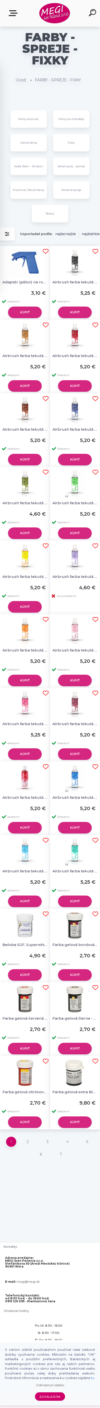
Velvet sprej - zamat (71, 166)
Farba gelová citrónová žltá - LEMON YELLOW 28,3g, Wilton (25, 1092)
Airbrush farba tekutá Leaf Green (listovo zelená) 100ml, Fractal (75, 503)
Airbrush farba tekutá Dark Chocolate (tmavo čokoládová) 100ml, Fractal (25, 429)
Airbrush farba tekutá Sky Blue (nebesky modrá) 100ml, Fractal (25, 871)
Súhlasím (50, 1397)
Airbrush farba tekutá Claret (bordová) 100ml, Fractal (75, 355)
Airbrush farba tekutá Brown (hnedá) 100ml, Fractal (25, 355)
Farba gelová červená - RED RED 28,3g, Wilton (25, 1018)
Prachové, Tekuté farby (28, 190)
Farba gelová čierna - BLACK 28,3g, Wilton (75, 1018)
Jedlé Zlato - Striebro (28, 166)
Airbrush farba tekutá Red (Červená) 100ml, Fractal (25, 797)
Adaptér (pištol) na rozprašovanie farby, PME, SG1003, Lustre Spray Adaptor (25, 282)
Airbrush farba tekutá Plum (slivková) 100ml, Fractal (75, 724)
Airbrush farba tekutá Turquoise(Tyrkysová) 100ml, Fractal (75, 871)
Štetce (50, 213)
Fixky (71, 142)
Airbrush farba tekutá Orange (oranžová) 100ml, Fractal (25, 650)
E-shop (14, 13)
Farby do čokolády (71, 119)
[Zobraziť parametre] (7, 234)
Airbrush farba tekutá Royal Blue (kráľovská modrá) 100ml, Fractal (75, 797)
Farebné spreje (71, 190)
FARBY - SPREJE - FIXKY (58, 80)
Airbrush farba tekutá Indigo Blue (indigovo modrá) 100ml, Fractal (75, 429)
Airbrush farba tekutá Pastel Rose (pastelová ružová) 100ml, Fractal (75, 650)
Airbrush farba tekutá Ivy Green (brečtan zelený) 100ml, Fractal (25, 503)
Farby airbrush (28, 119)
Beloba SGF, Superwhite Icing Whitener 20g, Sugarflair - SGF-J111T (25, 944)
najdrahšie (91, 234)
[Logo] (54, 13)
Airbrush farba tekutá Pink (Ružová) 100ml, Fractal (25, 724)
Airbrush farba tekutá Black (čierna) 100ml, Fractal (75, 282)
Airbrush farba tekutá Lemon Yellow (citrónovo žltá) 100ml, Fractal (25, 576)
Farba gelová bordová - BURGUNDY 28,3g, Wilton (75, 944)
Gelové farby (28, 142)
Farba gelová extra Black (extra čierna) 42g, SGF (75, 1092)
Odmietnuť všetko (50, 1385)
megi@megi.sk (28, 1281)
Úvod (21, 80)
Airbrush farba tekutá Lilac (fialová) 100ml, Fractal (75, 576)
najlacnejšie (65, 234)
